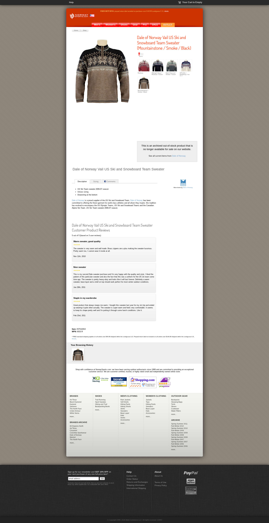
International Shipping (136, 488)
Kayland (73, 404)
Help (71, 2)
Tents (173, 404)
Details (74, 338)
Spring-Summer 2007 (179, 442)
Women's (110, 24)
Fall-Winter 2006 (177, 444)
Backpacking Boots (102, 406)
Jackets (149, 400)
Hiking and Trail (101, 404)
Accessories (125, 420)
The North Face (76, 409)
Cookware (175, 409)
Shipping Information (136, 485)
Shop (84, 30)
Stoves (173, 406)
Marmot (73, 437)
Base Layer (124, 413)
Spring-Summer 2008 (179, 437)
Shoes (124, 24)
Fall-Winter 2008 (177, 435)
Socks (122, 418)
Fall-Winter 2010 (177, 426)
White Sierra (74, 413)
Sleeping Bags (176, 402)
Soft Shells (124, 402)
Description (82, 181)
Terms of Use (160, 482)
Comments (111, 181)
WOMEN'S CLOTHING (156, 396)
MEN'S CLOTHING (128, 396)
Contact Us (131, 476)
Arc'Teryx (73, 400)
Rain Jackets (125, 400)
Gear (135, 24)
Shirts (122, 409)
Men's (97, 24)
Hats (122, 415)
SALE (155, 24)
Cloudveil (73, 431)
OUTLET (167, 24)
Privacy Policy (161, 485)
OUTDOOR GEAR (179, 396)
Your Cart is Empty (192, 2)
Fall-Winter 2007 (177, 439)
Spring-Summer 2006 (179, 446)
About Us (159, 476)
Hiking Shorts (125, 406)
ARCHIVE (175, 420)
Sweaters (124, 411)
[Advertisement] (160, 116)
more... (72, 417)
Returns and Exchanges (137, 482)
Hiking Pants (125, 404)
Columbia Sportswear (78, 433)
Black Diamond (75, 402)
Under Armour (75, 411)
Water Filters (176, 411)
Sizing (95, 181)
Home (76, 30)
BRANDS (74, 396)
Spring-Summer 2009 (179, 433)
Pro (145, 24)
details (166, 11)
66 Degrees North (76, 426)
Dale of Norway (179, 156)
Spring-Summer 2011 (179, 424)
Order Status (132, 479)
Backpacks (175, 400)
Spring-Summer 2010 (179, 428)
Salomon (73, 406)
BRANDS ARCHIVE (78, 422)
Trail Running (100, 400)
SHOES (98, 396)
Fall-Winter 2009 (177, 431)
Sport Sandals (100, 402)
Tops (147, 402)
